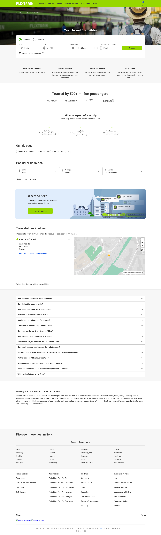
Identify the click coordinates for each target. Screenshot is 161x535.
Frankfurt (19, 456)
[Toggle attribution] (142, 272)
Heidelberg (118, 456)
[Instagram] (141, 520)
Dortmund (85, 449)
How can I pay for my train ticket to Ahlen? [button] (35, 331)
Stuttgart (20, 463)
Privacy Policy (61, 528)
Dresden (52, 453)
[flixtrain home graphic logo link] (24, 3)
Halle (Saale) (119, 463)
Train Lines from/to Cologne (60, 497)
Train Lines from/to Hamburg (60, 492)
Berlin (18, 449)
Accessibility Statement (91, 528)
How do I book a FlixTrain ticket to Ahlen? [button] (35, 299)
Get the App (21, 492)
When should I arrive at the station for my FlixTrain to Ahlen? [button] (43, 369)
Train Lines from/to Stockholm (61, 487)
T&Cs (69, 528)
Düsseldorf (53, 449)
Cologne (19, 459)
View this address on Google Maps (33, 254)
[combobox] (33, 48)
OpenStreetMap (136, 272)
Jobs (83, 487)
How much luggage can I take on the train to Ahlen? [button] (39, 347)
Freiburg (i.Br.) (86, 453)
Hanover (52, 456)
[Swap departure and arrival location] (44, 48)
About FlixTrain (87, 483)
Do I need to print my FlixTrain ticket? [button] (33, 315)
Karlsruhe (84, 456)
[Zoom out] (142, 242)
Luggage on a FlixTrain (123, 492)
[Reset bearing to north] (142, 245)
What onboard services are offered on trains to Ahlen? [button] (40, 363)
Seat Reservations (121, 497)
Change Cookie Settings (112, 528)
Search (132, 48)
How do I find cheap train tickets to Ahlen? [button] (35, 336)
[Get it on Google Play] (23, 520)
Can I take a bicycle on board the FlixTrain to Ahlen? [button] (39, 342)
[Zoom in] (142, 239)
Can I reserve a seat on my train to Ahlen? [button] (35, 326)
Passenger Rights (121, 501)
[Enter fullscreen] (142, 250)
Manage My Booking (122, 487)
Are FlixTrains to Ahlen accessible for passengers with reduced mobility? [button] (48, 352)
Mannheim (118, 453)
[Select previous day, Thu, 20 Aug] (94, 48)
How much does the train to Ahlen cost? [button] (34, 309)
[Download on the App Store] (37, 520)
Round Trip (42, 39)
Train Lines (20, 478)
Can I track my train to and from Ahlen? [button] (34, 320)
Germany (35, 12)
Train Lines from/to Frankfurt (61, 483)
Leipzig (51, 459)
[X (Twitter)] (143, 520)
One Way (27, 39)
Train (26, 12)
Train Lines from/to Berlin (59, 478)
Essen (83, 459)
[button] (43, 239)
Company (85, 478)
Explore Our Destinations (26, 483)
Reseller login (40, 528)
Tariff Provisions (88, 497)
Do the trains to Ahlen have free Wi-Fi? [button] (33, 358)
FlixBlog (84, 506)
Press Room (86, 492)
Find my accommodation (31, 53)
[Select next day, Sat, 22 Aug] (98, 48)
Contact (117, 506)
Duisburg (117, 459)
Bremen (117, 449)
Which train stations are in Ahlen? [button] (31, 374)
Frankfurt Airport (87, 463)
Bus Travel (20, 487)
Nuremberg (53, 463)
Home (18, 12)
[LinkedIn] (142, 520)
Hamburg (19, 453)
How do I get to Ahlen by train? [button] (30, 304)
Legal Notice (50, 528)
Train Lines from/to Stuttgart (61, 501)
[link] (80, 204)
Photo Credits (77, 528)
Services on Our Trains (123, 483)
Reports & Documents (90, 501)
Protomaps (126, 272)
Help (115, 478)
